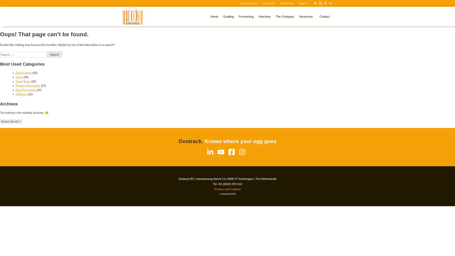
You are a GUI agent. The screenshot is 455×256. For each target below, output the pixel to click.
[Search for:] (23, 54)
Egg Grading (24, 72)
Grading (228, 16)
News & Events (248, 3)
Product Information (28, 85)
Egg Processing (26, 90)
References (286, 3)
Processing (246, 16)
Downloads (268, 3)
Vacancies (306, 16)
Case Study (23, 81)
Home (214, 16)
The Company (285, 16)
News (19, 77)
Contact (325, 16)
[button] (307, 16)
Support (303, 3)
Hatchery (265, 16)
